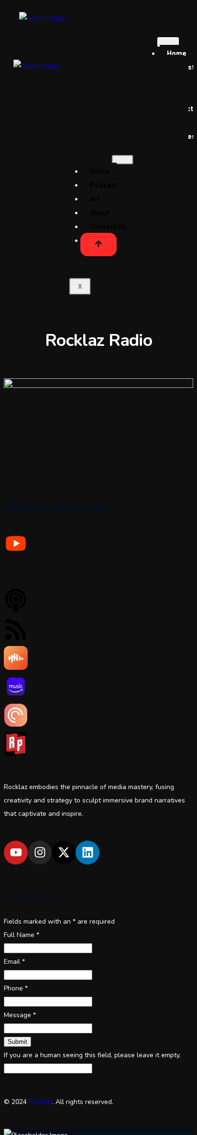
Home (99, 171)
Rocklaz (40, 1101)
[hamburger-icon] (168, 42)
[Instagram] (40, 852)
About (99, 213)
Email (14, 961)
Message (20, 1015)
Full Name (21, 934)
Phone (16, 988)
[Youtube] (16, 852)
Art (95, 199)
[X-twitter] (64, 852)
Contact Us (108, 226)
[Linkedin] (87, 852)
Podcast (104, 185)
